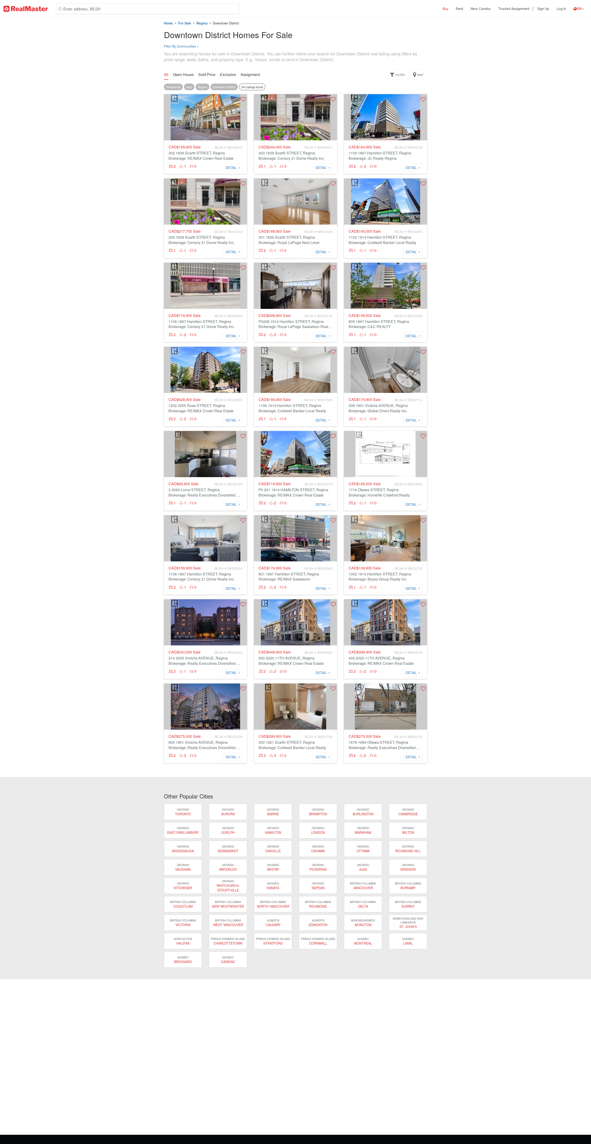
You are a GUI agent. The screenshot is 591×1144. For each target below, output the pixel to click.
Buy (446, 9)
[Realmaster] (25, 9)
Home (168, 23)
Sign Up (543, 9)
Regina (202, 23)
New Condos (481, 9)
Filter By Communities (181, 46)
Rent (459, 9)
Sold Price (206, 74)
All (166, 74)
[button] (243, 99)
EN (579, 9)
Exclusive (228, 74)
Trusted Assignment (514, 9)
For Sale (184, 23)
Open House (183, 74)
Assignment (250, 74)
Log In (561, 9)
